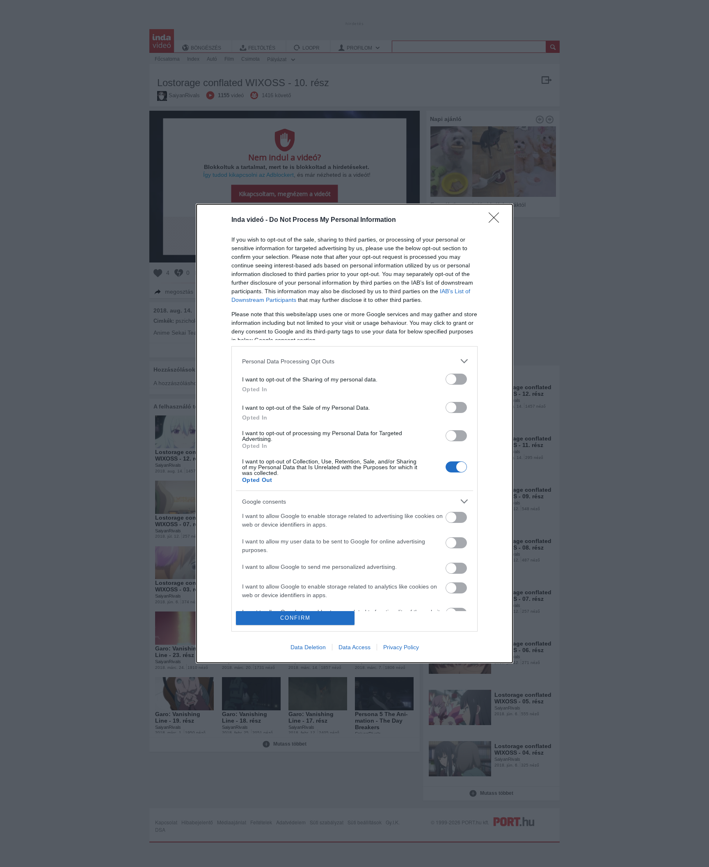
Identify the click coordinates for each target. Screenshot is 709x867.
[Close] (496, 220)
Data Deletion (308, 647)
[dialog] (354, 433)
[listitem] (354, 361)
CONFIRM (295, 618)
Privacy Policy (401, 647)
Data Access (354, 647)
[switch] (456, 379)
